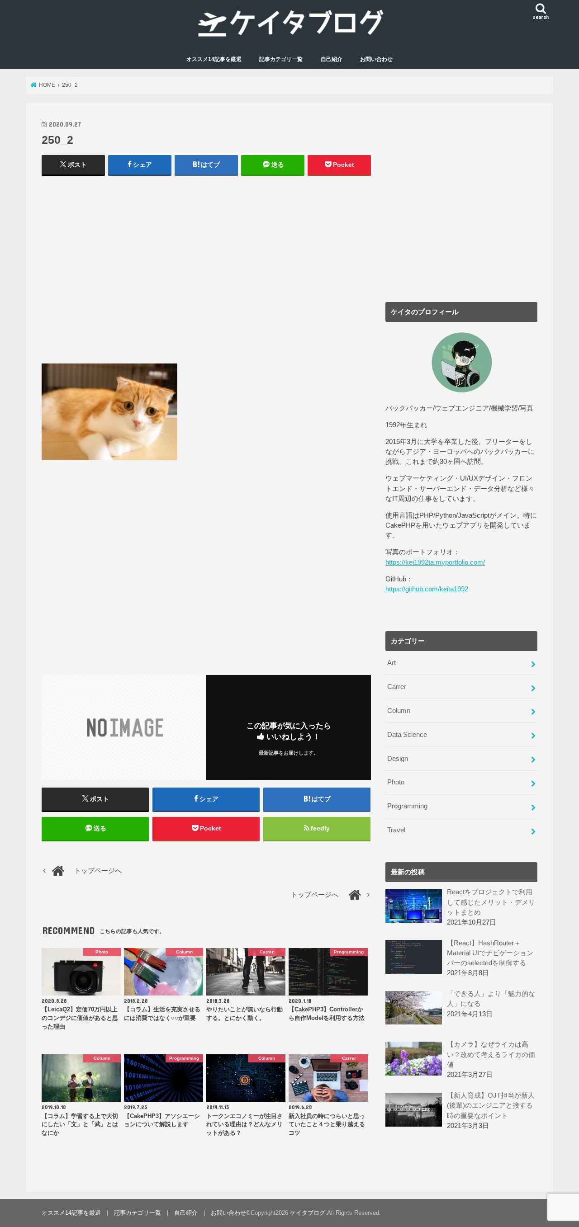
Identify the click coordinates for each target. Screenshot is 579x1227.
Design (397, 758)
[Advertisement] (206, 274)
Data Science (407, 734)
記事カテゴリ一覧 (281, 59)
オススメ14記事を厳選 (214, 59)
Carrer (396, 686)
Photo (395, 782)
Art (391, 662)
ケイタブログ (307, 1212)
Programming (407, 806)
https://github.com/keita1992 (426, 589)
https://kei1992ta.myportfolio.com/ (435, 562)
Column (398, 710)
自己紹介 (331, 59)
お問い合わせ (376, 59)
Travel (396, 830)
